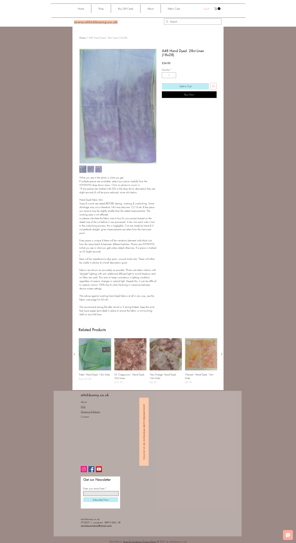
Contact (85, 416)
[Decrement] (164, 75)
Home (82, 37)
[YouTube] (99, 469)
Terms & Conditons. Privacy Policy (139, 541)
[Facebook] (91, 469)
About (84, 402)
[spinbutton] (169, 75)
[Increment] (174, 75)
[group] (148, 363)
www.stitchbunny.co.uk (96, 22)
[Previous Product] (74, 354)
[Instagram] (84, 469)
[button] (217, 8)
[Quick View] (95, 354)
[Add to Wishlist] (213, 86)
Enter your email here (94, 488)
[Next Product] (222, 354)
